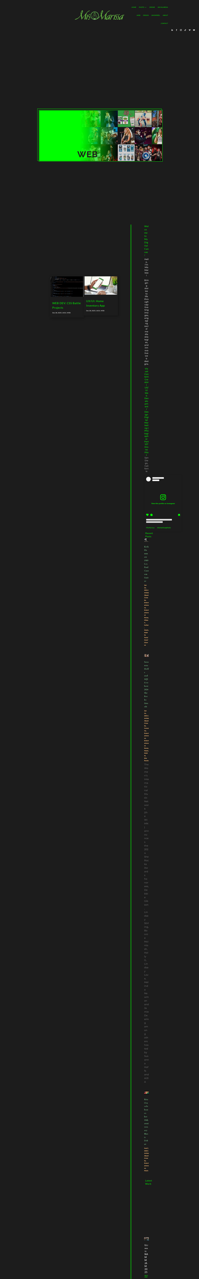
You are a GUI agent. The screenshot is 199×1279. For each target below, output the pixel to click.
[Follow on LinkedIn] (172, 30)
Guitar (146, 625)
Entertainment (146, 605)
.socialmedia (162, 7)
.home (133, 7)
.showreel (155, 15)
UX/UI (64, 313)
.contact (164, 23)
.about (165, 15)
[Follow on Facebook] (177, 30)
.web (138, 15)
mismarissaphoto (164, 527)
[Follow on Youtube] (194, 30)
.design (146, 15)
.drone (152, 7)
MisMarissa (150, 528)
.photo (141, 7)
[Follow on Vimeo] (190, 30)
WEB (68, 313)
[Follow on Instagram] (181, 30)
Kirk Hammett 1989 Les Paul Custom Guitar (146, 564)
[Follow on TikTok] (185, 30)
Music (146, 630)
